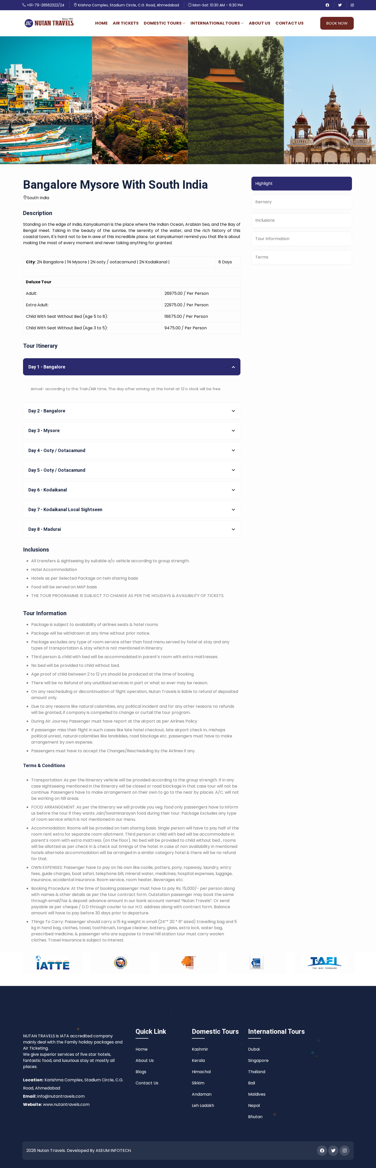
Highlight (264, 183)
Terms (261, 257)
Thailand (256, 1072)
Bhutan (255, 1117)
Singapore (258, 1060)
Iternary (263, 202)
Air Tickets (126, 23)
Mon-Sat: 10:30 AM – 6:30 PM (217, 5)
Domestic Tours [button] (163, 23)
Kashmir (200, 1049)
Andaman (202, 1094)
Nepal (254, 1105)
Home (101, 23)
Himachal (201, 1072)
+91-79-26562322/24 (45, 5)
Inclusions (265, 220)
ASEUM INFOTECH (113, 1150)
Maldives (257, 1094)
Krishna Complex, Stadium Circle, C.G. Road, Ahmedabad (128, 5)
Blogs (141, 1072)
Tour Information (272, 239)
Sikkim (198, 1083)
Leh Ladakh (203, 1105)
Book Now (337, 23)
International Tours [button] (216, 23)
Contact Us (289, 23)
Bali (251, 1083)
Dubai (254, 1049)
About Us (259, 23)
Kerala (198, 1060)
